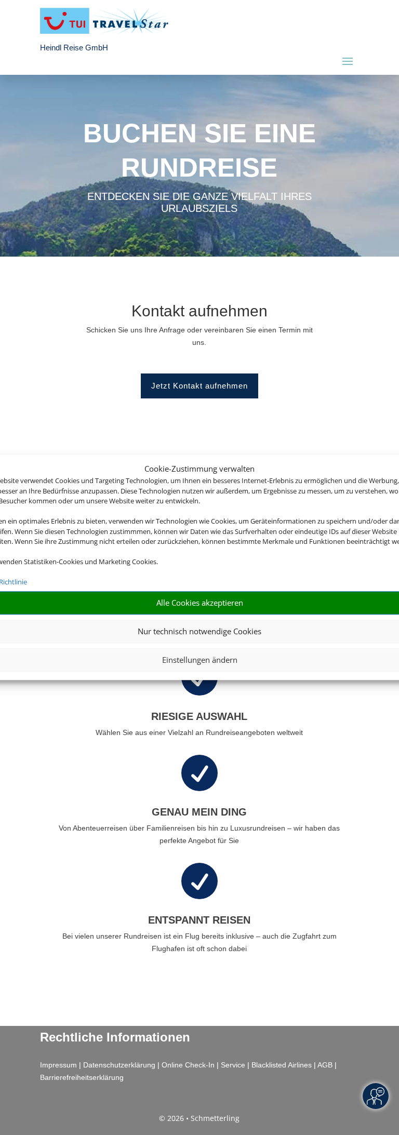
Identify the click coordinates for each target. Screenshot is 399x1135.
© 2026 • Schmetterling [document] (199, 1118)
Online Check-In (188, 1065)
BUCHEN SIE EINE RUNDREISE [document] (199, 150)
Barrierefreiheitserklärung (82, 1077)
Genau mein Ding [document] (199, 812)
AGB (324, 1065)
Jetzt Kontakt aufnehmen (199, 385)
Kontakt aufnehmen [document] (199, 311)
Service (233, 1065)
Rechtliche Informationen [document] (115, 1037)
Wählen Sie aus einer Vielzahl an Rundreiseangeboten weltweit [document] (199, 732)
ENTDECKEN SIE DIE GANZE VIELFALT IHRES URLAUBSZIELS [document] (199, 203)
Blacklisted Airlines (281, 1065)
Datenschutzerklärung (119, 1065)
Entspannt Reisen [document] (199, 920)
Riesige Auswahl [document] (199, 716)
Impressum (58, 1065)
